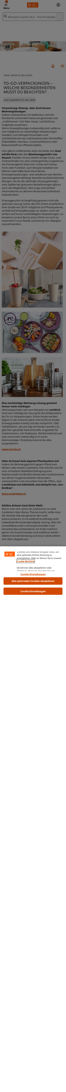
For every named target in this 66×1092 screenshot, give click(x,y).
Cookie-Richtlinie (25, 561)
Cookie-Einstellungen (33, 574)
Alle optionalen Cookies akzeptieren (33, 580)
